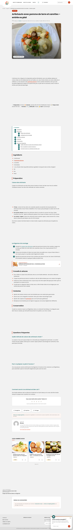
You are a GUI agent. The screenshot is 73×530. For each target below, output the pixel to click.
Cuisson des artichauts (25, 133)
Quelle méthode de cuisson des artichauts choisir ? (31, 144)
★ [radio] (32, 401)
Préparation (19, 131)
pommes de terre (32, 81)
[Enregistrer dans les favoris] (22, 460)
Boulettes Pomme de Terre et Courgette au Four (53, 455)
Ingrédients (19, 129)
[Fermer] (70, 518)
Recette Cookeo (27, 2)
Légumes (8, 8)
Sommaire (16, 127)
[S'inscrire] (69, 526)
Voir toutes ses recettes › (25, 429)
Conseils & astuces (21, 137)
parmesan (28, 298)
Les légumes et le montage (26, 135)
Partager (37, 410)
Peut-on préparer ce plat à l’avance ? (28, 146)
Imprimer (27, 410)
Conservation (20, 141)
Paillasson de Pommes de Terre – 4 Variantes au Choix (36, 455)
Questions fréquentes (21, 143)
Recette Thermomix (17, 2)
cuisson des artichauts (27, 246)
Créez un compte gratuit (18, 414)
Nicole (20, 20)
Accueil (4, 8)
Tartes (34, 2)
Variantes (19, 139)
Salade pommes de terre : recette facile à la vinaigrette (20, 455)
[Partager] (25, 460)
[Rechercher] (69, 2)
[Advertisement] (36, 68)
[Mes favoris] (38, 2)
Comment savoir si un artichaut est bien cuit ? (30, 148)
